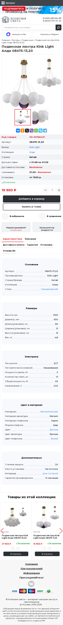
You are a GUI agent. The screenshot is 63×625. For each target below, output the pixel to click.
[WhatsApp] (36, 130)
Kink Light (34, 147)
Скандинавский (49, 289)
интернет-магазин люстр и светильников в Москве (38, 602)
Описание (30, 239)
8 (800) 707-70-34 (52, 20)
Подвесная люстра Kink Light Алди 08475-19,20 (15, 536)
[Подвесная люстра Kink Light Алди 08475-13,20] (31, 84)
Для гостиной (50, 473)
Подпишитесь (14, 8)
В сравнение (54, 216)
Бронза (54, 429)
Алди (32, 152)
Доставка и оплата (13, 245)
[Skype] (40, 130)
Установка (46, 245)
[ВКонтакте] (18, 130)
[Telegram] (45, 130)
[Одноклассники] (22, 130)
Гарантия (32, 245)
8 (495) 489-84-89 (52, 18)
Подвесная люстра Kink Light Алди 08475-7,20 (46, 536)
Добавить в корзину (32, 198)
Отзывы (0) (9, 251)
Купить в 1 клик (31, 206)
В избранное (17, 216)
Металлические (49, 411)
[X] (27, 130)
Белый (54, 438)
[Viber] (31, 130)
